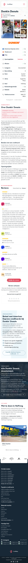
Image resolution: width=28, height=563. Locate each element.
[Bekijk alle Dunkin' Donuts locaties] (14, 43)
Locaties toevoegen (5, 526)
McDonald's (3, 513)
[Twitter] (11, 561)
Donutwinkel (22, 68)
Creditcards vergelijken (6, 502)
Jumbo (2, 507)
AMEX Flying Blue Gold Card (7, 489)
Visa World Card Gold (6, 500)
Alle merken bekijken (6, 520)
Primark (3, 514)
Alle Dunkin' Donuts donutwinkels (12, 394)
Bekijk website (23, 90)
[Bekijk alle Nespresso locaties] (16, 459)
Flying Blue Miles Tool (6, 529)
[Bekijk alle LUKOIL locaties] (23, 459)
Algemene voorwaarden (6, 534)
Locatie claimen (18, 99)
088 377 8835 (23, 95)
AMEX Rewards (18, 332)
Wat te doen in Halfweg (12, 450)
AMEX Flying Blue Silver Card (8, 491)
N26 (2, 496)
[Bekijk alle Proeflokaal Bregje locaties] (8, 459)
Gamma (3, 511)
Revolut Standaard (5, 494)
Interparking (4, 518)
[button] (3, 22)
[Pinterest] (13, 561)
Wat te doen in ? (6, 471)
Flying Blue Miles (7, 332)
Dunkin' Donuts (23, 75)
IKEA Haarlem (6, 444)
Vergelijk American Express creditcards (13, 352)
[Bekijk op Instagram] (5, 544)
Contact (3, 536)
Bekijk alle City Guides (6, 483)
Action (2, 516)
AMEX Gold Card (5, 493)
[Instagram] (15, 561)
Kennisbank (4, 527)
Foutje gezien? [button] (9, 99)
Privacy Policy (4, 533)
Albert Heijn (4, 509)
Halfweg (13, 15)
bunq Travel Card (5, 498)
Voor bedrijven (4, 531)
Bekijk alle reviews (14, 280)
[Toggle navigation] (24, 4)
